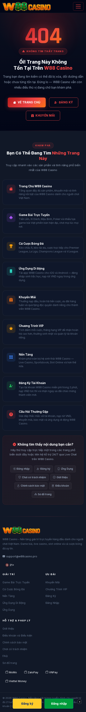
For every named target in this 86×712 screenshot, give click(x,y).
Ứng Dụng (67, 468)
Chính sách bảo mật (33, 485)
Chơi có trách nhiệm (34, 477)
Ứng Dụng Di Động (14, 602)
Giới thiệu (62, 477)
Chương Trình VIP (56, 589)
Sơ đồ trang (45, 494)
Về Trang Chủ (29, 102)
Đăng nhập (23, 468)
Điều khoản (62, 485)
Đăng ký (45, 468)
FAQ (5, 656)
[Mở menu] (78, 6)
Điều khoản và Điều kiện (17, 635)
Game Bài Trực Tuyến (16, 582)
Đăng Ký (66, 102)
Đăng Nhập (52, 602)
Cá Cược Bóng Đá (14, 589)
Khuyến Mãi (45, 115)
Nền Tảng (9, 596)
